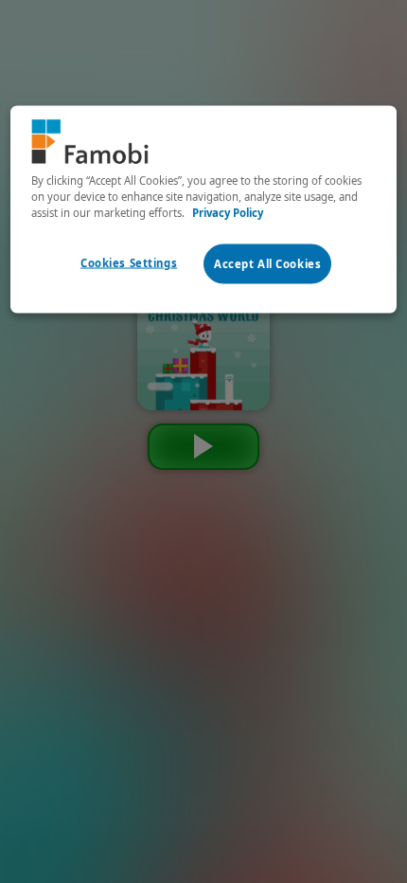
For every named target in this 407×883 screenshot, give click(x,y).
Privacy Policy (227, 212)
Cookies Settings (128, 263)
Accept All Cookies (267, 264)
